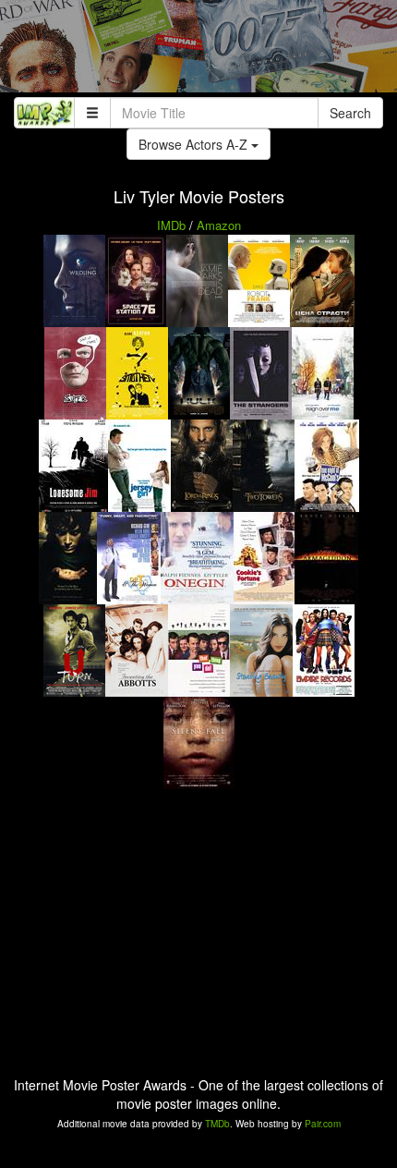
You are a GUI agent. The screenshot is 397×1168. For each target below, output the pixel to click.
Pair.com (323, 1123)
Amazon (219, 225)
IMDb (171, 225)
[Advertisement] (198, 51)
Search (350, 112)
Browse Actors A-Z (194, 144)
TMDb (217, 1123)
